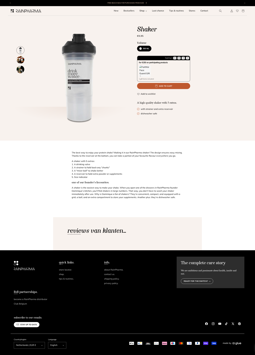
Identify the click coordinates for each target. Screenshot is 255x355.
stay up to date (28, 325)
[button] (220, 11)
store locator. (65, 270)
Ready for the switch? (196, 281)
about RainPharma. (113, 270)
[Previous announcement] (10, 3)
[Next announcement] (245, 3)
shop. (61, 274)
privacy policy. (111, 283)
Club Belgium (20, 304)
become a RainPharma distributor (30, 299)
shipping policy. (111, 279)
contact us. (109, 274)
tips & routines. (66, 279)
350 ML (146, 49)
